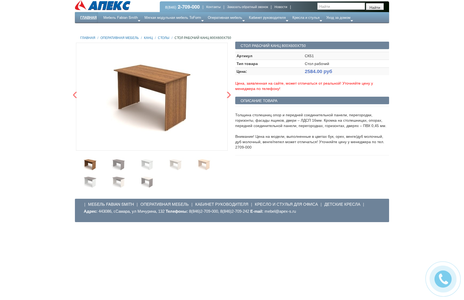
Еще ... (113, 28)
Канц (148, 37)
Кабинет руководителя (267, 17)
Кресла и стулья (306, 17)
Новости (280, 6)
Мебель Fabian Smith (120, 17)
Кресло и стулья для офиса (286, 204)
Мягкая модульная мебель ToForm (172, 17)
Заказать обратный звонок (247, 6)
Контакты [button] (213, 6)
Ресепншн (133, 28)
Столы (163, 37)
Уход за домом (338, 17)
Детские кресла (342, 204)
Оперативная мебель (225, 17)
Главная (88, 17)
